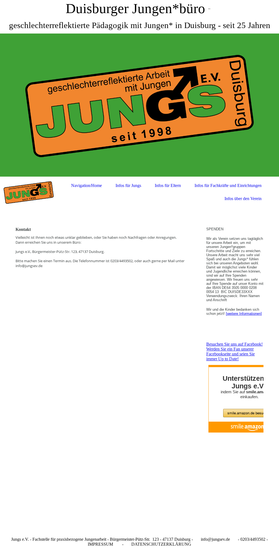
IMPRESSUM (100, 544)
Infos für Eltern (168, 185)
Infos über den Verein (243, 198)
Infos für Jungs (128, 185)
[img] (139, 105)
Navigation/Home (86, 185)
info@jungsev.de (215, 539)
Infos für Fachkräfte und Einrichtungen (228, 185)
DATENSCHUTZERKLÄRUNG (161, 544)
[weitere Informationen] (244, 314)
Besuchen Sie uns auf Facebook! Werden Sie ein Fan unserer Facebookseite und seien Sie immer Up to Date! (234, 351)
